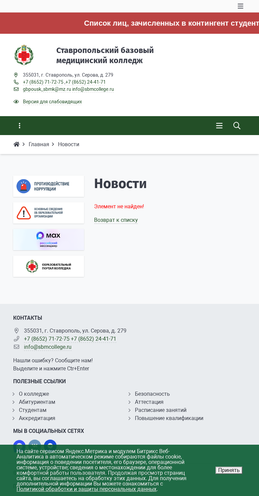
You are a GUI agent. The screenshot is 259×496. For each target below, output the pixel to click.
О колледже (34, 394)
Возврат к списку (116, 220)
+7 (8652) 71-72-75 (43, 82)
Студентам (33, 410)
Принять (229, 470)
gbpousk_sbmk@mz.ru (47, 89)
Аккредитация (37, 418)
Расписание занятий (160, 410)
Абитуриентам (37, 402)
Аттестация (149, 402)
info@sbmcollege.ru (93, 89)
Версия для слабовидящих (52, 101)
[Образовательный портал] (48, 266)
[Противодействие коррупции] (48, 186)
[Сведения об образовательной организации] (48, 213)
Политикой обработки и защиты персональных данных (86, 489)
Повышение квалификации (169, 418)
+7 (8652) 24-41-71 (85, 82)
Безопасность (152, 394)
